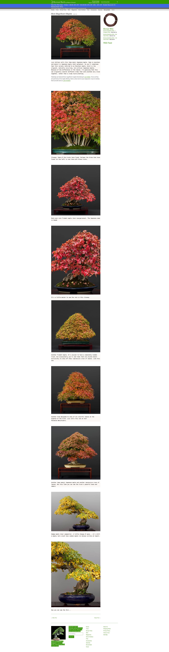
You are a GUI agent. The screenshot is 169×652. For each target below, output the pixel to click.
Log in (90, 2)
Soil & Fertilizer (82, 10)
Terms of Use (106, 632)
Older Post (54, 617)
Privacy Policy (106, 630)
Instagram (53, 643)
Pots (88, 10)
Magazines (74, 10)
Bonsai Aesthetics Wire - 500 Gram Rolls (110, 35)
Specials (100, 10)
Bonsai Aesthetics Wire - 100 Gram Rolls (110, 38)
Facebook (58, 641)
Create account (95, 2)
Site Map (105, 634)
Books (52, 10)
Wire (69, 10)
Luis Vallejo (87, 77)
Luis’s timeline (66, 80)
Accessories (94, 10)
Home (113, 10)
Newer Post (96, 617)
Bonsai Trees (63, 10)
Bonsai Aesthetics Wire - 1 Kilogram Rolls (109, 31)
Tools (57, 10)
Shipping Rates (107, 628)
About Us (105, 626)
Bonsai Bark (107, 10)
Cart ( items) (96, 1)
